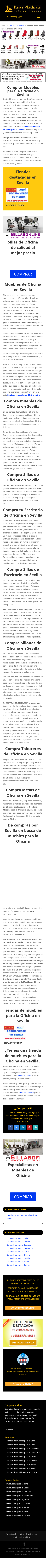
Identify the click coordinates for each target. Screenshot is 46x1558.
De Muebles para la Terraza (19, 1265)
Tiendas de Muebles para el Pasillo (21, 1464)
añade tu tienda (24, 1075)
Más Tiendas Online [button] (16, 1232)
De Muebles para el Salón (18, 1261)
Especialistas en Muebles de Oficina (23, 1170)
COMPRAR (23, 274)
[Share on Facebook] (10, 1129)
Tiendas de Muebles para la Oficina (21, 1460)
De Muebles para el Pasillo (18, 1258)
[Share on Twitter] (16, 1129)
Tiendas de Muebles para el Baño (20, 1441)
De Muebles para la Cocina (18, 1241)
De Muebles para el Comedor (19, 1245)
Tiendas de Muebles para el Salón (21, 1468)
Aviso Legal (11, 1534)
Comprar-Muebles (16, 25)
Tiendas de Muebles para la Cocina (21, 1444)
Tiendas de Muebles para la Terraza (21, 1472)
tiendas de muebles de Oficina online (23, 395)
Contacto (10, 1429)
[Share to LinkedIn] (23, 1129)
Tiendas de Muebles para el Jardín (21, 1456)
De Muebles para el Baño (17, 1238)
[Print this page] (35, 1129)
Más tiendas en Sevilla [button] (17, 1209)
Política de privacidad (28, 1534)
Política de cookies (21, 1537)
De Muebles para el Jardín (18, 1251)
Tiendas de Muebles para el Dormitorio (23, 1452)
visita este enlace (26, 1092)
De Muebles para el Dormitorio (20, 1248)
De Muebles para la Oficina (18, 1255)
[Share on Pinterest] (29, 1129)
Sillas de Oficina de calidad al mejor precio (23, 247)
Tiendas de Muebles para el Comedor (22, 1448)
